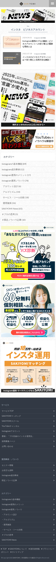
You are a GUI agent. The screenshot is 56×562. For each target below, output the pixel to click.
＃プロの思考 (10, 214)
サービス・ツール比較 (16, 197)
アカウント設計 (12, 186)
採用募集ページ (8, 441)
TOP (4, 549)
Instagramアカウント (11, 431)
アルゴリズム (11, 191)
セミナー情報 (7, 465)
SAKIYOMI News (12, 208)
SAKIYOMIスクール (10, 421)
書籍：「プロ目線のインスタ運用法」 (18, 436)
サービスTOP (8, 411)
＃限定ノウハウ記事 (14, 219)
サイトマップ (17, 552)
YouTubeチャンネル (10, 426)
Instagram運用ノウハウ (15, 180)
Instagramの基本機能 (14, 164)
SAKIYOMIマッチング (11, 416)
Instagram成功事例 (13, 169)
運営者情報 (35, 549)
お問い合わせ (7, 446)
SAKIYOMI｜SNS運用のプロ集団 (24, 558)
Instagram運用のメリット (16, 175)
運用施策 (9, 203)
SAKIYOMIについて (18, 549)
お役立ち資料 (7, 470)
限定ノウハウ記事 (9, 480)
